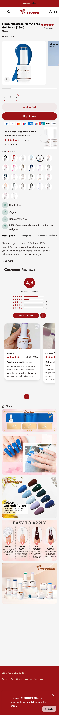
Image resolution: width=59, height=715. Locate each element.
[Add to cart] (44, 138)
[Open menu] (2, 11)
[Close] (53, 695)
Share (9, 406)
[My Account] (49, 12)
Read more (7, 260)
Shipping (26, 235)
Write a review (26, 315)
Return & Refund (47, 235)
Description (8, 235)
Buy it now (29, 116)
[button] (43, 315)
